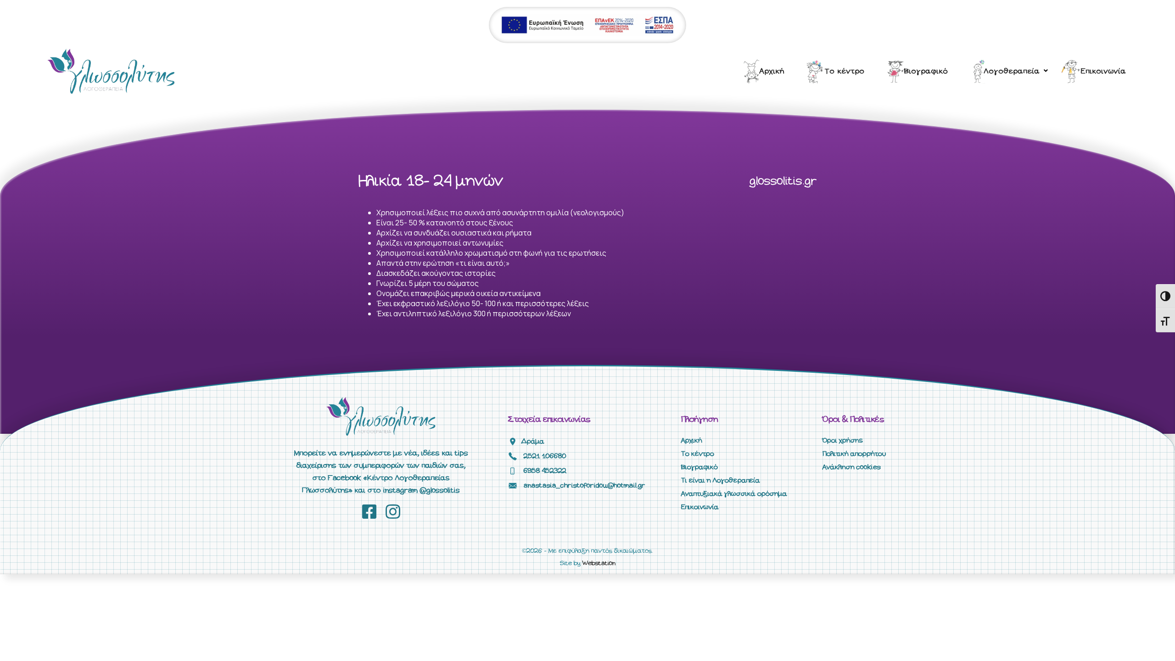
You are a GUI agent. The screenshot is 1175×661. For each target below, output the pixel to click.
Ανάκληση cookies (851, 467)
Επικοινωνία (1103, 71)
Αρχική (772, 71)
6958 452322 (545, 471)
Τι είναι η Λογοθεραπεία (720, 480)
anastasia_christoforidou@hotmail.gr (584, 485)
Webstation (598, 563)
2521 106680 (545, 456)
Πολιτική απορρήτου (854, 454)
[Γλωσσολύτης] (111, 71)
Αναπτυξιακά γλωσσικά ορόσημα (734, 494)
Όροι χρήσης (842, 440)
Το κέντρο (845, 71)
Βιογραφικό (926, 71)
